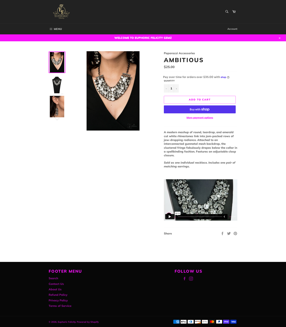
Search (53, 278)
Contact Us (56, 284)
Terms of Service (60, 306)
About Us (55, 289)
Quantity (169, 80)
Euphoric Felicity (66, 321)
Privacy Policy (58, 300)
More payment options (200, 117)
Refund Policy (58, 294)
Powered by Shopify (88, 321)
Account (232, 28)
